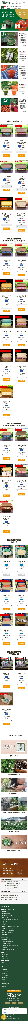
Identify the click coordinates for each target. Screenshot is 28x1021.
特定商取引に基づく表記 (6, 1016)
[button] (14, 20)
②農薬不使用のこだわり (7, 941)
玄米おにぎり (5, 924)
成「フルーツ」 (5, 958)
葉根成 (3, 952)
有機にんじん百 (5, 917)
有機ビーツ (7, 932)
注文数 (6, 149)
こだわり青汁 (5, 937)
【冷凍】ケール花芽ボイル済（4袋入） (11, 926)
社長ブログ (4, 969)
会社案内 (4, 979)
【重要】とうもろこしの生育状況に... (9, 901)
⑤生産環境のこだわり (7, 947)
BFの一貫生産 (5, 960)
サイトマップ (16, 1016)
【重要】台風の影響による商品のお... (11, 881)
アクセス (4, 981)
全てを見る (24, 879)
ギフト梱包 (4, 934)
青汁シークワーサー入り (7, 915)
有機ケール (7, 928)
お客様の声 (4, 973)
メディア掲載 (5, 975)
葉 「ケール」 (5, 954)
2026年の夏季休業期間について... (11, 885)
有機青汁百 (4, 911)
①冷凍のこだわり (6, 939)
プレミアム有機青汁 (6, 913)
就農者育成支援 (5, 983)
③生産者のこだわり (6, 943)
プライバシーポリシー (11, 1014)
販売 (3, 966)
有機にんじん (8, 930)
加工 (3, 964)
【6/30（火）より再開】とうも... (11, 887)
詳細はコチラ (6, 1012)
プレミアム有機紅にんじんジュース (10, 919)
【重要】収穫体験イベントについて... (9, 899)
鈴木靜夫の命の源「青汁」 (8, 949)
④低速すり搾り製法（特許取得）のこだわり (12, 945)
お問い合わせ (5, 986)
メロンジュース (5, 921)
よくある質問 (5, 985)
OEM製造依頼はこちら (13, 990)
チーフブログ (5, 971)
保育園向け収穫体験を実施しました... (9, 895)
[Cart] (19, 2)
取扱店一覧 (4, 977)
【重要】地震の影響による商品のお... (11, 883)
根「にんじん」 (5, 956)
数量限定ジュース (6, 923)
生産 (3, 962)
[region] (14, 20)
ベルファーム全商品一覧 (8, 909)
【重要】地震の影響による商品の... (13, 8)
